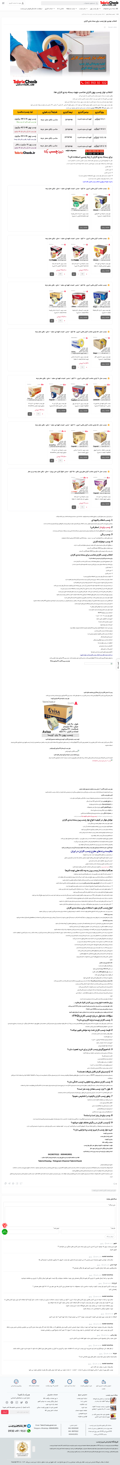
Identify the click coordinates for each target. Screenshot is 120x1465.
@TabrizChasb (44, 1161)
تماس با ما (84, 1401)
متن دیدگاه (111, 1205)
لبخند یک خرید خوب (52, 1404)
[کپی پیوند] (5, 1183)
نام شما (113, 1228)
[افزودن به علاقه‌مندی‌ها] (104, 27)
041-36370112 (73, 1431)
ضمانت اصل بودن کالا (51, 1410)
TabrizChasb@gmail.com (48, 1425)
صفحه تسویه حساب (81, 1410)
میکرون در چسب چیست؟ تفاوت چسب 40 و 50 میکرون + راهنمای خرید (101, 1409)
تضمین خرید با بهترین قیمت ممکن (47, 1407)
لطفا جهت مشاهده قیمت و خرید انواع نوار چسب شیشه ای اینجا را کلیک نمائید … (60, 1157)
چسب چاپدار (104, 527)
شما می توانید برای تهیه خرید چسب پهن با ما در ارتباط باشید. (97, 1151)
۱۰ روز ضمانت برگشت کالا (50, 1398)
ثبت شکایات (83, 1404)
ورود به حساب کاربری (15, 3)
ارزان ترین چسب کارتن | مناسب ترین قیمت (104, 1190)
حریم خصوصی (83, 1413)
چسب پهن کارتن (92, 1002)
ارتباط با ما (5, 1232)
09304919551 (53, 1428)
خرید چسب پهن (105, 866)
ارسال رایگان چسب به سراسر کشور (48, 1401)
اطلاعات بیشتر (105, 227)
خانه (117, 14)
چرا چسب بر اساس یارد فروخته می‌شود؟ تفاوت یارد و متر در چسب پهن (101, 1401)
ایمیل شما (56, 1228)
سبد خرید (84, 1407)
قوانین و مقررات (82, 1416)
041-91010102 (73, 1428)
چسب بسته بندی (110, 14)
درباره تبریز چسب (82, 1398)
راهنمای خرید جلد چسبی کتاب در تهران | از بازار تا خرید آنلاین (101, 1415)
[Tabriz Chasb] (109, 3)
